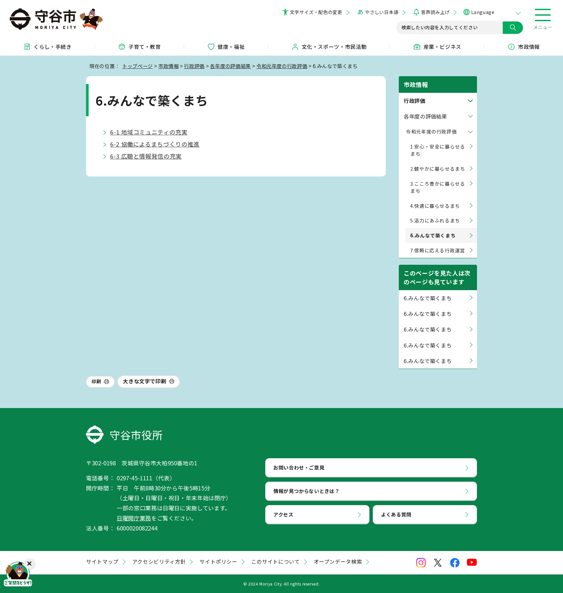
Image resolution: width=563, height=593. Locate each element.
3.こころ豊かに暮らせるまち (437, 187)
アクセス (283, 514)
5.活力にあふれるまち (435, 220)
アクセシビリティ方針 (159, 561)
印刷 (96, 381)
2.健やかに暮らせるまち (437, 168)
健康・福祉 (231, 46)
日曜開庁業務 (134, 518)
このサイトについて (275, 561)
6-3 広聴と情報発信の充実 (146, 156)
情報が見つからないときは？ (306, 490)
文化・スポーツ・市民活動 (334, 46)
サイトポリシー (218, 561)
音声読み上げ (435, 12)
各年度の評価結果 (230, 65)
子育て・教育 (144, 46)
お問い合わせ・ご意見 (298, 467)
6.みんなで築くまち (428, 298)
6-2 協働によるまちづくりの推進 (155, 144)
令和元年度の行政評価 (281, 65)
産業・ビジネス (442, 46)
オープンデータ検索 (338, 561)
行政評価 (194, 65)
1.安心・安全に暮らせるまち (437, 150)
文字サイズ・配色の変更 (316, 12)
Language (482, 12)
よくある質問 (396, 514)
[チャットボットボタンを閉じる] (29, 563)
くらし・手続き (52, 46)
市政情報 (529, 46)
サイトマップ (102, 561)
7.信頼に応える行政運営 (437, 250)
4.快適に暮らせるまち (435, 205)
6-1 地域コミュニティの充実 (149, 132)
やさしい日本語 (381, 12)
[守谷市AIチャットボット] (18, 575)
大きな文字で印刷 (144, 381)
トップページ (137, 65)
